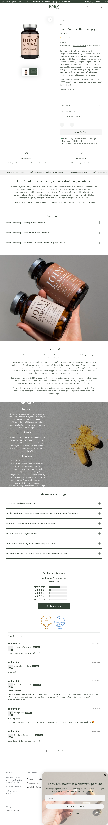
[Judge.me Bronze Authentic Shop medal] (46, 621)
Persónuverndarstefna (36, 783)
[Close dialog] (105, 775)
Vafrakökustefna (34, 787)
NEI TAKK (75, 813)
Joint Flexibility (77, 75)
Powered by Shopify (12, 810)
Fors (12, 807)
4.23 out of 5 (61, 578)
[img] (14, 643)
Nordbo (62, 25)
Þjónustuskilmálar (35, 779)
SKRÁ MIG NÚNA (75, 806)
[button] (88, 7)
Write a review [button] (54, 606)
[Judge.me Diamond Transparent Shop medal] (59, 621)
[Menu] (7, 7)
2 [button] (50, 750)
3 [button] (55, 750)
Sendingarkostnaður (79, 45)
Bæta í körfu (81, 132)
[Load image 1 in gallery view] (26, 71)
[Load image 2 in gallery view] (33, 71)
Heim (61, 20)
